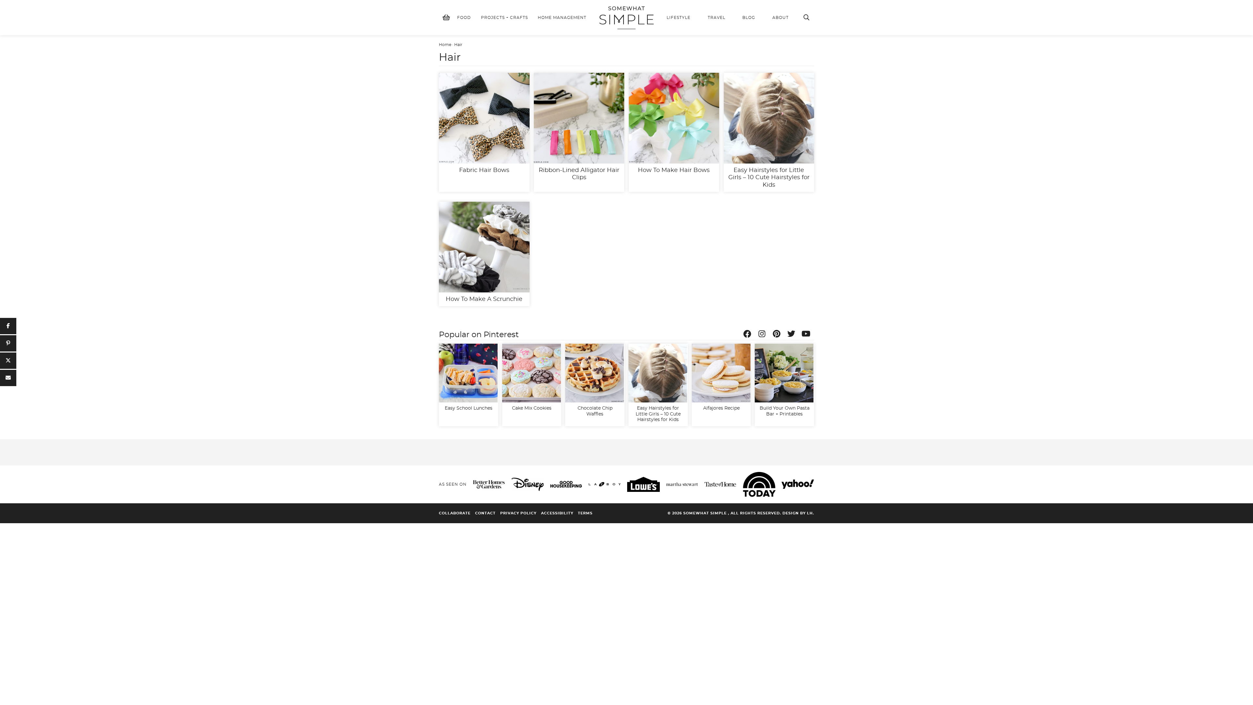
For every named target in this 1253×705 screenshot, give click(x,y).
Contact (485, 513)
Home (445, 45)
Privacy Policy (518, 513)
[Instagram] (763, 335)
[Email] (8, 378)
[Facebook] (748, 335)
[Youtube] (807, 335)
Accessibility (557, 513)
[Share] (8, 326)
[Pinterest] (778, 335)
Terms (585, 513)
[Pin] (8, 343)
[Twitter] (792, 335)
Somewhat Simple (626, 17)
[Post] (8, 360)
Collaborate (455, 513)
